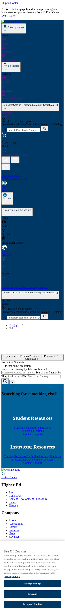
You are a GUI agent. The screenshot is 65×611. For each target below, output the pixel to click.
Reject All (32, 594)
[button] (5, 166)
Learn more (8, 15)
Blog (11, 492)
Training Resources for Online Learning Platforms (32, 456)
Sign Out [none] (28, 206)
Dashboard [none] (8, 206)
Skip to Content (10, 2)
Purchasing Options (32, 430)
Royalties (14, 536)
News (12, 533)
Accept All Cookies (32, 604)
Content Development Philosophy (28, 498)
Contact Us (15, 495)
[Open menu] (15, 159)
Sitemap (13, 505)
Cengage (14, 325)
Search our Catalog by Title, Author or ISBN (27, 369)
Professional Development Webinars (32, 459)
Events (12, 502)
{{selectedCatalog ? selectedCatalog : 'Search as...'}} (30, 105)
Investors (14, 530)
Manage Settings (32, 583)
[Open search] (5, 159)
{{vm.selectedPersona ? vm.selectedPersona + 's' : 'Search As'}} (32, 357)
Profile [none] (19, 206)
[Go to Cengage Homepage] (10, 21)
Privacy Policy (12, 576)
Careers (13, 526)
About (12, 520)
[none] (7, 198)
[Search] (5, 381)
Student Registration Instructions (32, 427)
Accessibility (16, 523)
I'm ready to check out (14, 154)
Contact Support (32, 434)
